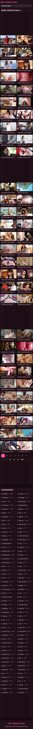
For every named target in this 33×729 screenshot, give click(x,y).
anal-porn (7, 505)
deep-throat (8, 551)
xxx (22, 681)
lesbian (6, 688)
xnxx (22, 673)
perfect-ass (24, 570)
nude (22, 532)
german (7, 624)
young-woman (23, 689)
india (6, 646)
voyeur (23, 650)
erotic (6, 574)
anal (6, 501)
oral (22, 543)
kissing (6, 677)
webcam (24, 654)
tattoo (23, 616)
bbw (6, 524)
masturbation (23, 505)
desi (5, 566)
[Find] (31, 6)
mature (23, 509)
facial (6, 593)
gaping (6, 616)
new (22, 528)
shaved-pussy (23, 605)
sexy (23, 597)
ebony (6, 570)
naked (23, 517)
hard (6, 639)
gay (5, 620)
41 (14, 459)
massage (24, 497)
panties (23, 555)
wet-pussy (24, 662)
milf (22, 513)
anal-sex (7, 509)
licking (23, 494)
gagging (7, 608)
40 (10, 459)
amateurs (7, 497)
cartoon (7, 532)
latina (6, 685)
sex (22, 593)
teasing (23, 620)
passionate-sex (23, 559)
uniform (23, 635)
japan (6, 666)
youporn (23, 692)
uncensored (25, 631)
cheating (7, 539)
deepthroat (8, 555)
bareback (7, 517)
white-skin (24, 669)
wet (22, 658)
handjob (7, 635)
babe (6, 513)
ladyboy (7, 681)
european (7, 581)
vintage (23, 643)
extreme (7, 585)
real (22, 574)
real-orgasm (25, 581)
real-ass (24, 578)
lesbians (7, 692)
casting (6, 536)
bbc (6, 520)
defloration (8, 559)
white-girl (24, 666)
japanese (7, 669)
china (6, 547)
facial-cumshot (7, 597)
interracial (8, 662)
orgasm (24, 547)
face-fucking (8, 589)
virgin (23, 646)
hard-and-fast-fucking (7, 643)
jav (5, 673)
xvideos (23, 677)
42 (18, 459)
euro (6, 578)
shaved (23, 601)
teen (23, 624)
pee (22, 566)
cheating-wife (6, 544)
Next (22, 459)
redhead (24, 589)
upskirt (23, 639)
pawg (23, 562)
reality (23, 585)
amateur (7, 494)
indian (6, 650)
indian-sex (7, 658)
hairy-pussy (8, 631)
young (23, 685)
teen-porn (24, 627)
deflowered (8, 562)
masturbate (24, 501)
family (6, 601)
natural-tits (25, 524)
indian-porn (8, 654)
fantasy (6, 604)
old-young (24, 539)
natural (23, 520)
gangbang (7, 612)
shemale (23, 608)
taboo (23, 612)
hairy (6, 627)
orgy (22, 551)
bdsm (6, 528)
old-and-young (23, 536)
